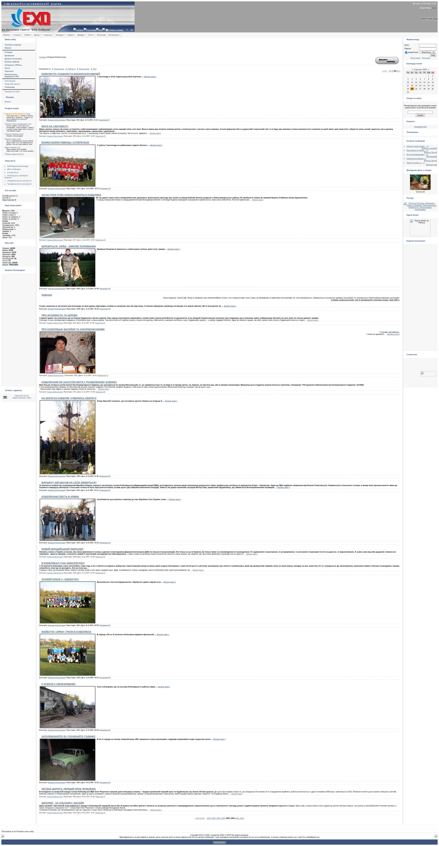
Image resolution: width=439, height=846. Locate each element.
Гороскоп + (48, 35)
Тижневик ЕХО (420, 127)
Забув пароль (415, 58)
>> (427, 146)
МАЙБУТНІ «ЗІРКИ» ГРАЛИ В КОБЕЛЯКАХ (66, 631)
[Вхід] (127, 30)
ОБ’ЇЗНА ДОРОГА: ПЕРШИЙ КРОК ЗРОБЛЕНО (68, 789)
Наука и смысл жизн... (416, 146)
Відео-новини (10, 147)
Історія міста (12, 172)
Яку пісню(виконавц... (416, 154)
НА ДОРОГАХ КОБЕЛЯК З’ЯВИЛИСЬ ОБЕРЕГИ (68, 398)
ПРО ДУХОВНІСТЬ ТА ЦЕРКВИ (59, 315)
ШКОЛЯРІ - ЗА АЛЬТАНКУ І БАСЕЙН (62, 803)
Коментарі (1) (105, 188)
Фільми (8, 102)
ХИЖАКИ (46, 295)
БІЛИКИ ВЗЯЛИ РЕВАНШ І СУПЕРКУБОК (65, 142)
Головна (79, 30)
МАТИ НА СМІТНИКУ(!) (54, 126)
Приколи (420, 191)
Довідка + (82, 35)
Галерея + (17, 35)
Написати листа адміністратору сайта (22, 397)
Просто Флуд (430, 152)
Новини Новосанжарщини (16, 124)
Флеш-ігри (101, 35)
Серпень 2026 (420, 69)
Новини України (12, 134)
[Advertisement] (219, 48)
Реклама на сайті (12, 92)
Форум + (71, 35)
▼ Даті (93, 69)
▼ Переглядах (58, 69)
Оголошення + (114, 35)
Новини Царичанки (13, 154)
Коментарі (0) (104, 120)
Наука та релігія (429, 148)
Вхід (100, 30)
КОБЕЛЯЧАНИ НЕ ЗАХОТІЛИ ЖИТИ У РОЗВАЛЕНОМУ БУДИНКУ (79, 382)
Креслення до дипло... (416, 150)
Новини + (7, 35)
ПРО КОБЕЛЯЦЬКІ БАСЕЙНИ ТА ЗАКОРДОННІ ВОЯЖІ (73, 329)
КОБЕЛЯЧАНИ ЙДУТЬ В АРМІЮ (60, 496)
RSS (434, 8)
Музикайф (431, 156)
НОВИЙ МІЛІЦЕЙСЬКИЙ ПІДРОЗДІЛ (62, 549)
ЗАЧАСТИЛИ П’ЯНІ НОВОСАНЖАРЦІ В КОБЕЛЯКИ (71, 195)
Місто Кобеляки (14, 169)
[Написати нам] (132, 30)
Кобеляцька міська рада (17, 166)
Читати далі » (150, 77)
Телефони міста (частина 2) (19, 184)
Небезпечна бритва (415, 159)
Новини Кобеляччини (15, 114)
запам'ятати (413, 52)
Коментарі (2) (105, 476)
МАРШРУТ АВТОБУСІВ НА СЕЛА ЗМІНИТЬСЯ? (69, 482)
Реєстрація (91, 30)
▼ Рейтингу (70, 69)
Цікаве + (37, 35)
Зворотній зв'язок (12, 84)
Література (431, 165)
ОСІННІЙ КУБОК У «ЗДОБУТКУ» (60, 579)
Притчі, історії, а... (414, 163)
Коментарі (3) (105, 289)
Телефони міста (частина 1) (19, 181)
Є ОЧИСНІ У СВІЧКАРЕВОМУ (58, 684)
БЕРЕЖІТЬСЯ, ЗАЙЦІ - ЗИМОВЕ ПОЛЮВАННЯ (68, 246)
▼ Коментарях (83, 69)
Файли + (28, 35)
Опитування (10, 81)
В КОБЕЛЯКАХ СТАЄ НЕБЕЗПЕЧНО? (63, 563)
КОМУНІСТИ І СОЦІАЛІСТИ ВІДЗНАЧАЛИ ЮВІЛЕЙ (70, 74)
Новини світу (10, 139)
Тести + (91, 35)
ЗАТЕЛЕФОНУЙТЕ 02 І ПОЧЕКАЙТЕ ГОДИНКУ (68, 736)
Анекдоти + (60, 35)
